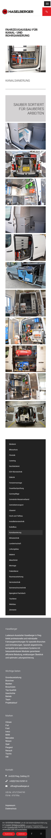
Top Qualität (10, 690)
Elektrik (12, 477)
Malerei (12, 555)
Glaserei (12, 510)
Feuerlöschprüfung (16, 488)
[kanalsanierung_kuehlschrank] (25, 136)
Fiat (7, 725)
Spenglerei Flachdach (17, 593)
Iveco (7, 731)
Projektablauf (11, 703)
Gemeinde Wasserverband (19, 499)
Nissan (8, 741)
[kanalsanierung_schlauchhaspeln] (25, 164)
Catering (12, 461)
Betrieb (8, 696)
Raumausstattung (16, 577)
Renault (8, 750)
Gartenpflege (14, 494)
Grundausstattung (13, 677)
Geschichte (10, 693)
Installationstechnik (16, 521)
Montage (12, 566)
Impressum (10, 805)
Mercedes (9, 738)
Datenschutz (10, 808)
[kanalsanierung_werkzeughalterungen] (25, 192)
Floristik (12, 455)
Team (7, 699)
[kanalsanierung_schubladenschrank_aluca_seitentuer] (25, 247)
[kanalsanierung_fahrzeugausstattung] (25, 414)
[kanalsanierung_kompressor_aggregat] (25, 359)
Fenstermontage (15, 483)
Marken (8, 684)
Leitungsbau (14, 549)
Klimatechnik (14, 538)
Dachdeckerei (14, 466)
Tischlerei (12, 599)
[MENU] (47, 4)
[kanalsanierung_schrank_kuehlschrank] (25, 219)
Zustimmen (9, 834)
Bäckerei (12, 444)
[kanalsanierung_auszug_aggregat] (25, 275)
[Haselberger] (25, 108)
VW (6, 757)
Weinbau (12, 604)
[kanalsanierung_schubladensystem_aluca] (25, 303)
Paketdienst (13, 571)
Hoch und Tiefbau (16, 516)
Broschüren (10, 687)
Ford (7, 728)
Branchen (9, 680)
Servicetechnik (14, 582)
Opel (7, 744)
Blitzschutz (13, 450)
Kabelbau (12, 527)
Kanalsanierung (15, 532)
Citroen (8, 722)
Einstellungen (12, 827)
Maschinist (13, 560)
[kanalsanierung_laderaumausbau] (25, 386)
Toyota (8, 753)
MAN (7, 735)
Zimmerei (12, 610)
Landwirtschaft (15, 544)
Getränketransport (16, 505)
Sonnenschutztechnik (17, 588)
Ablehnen (21, 834)
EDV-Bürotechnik (15, 472)
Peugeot (9, 747)
